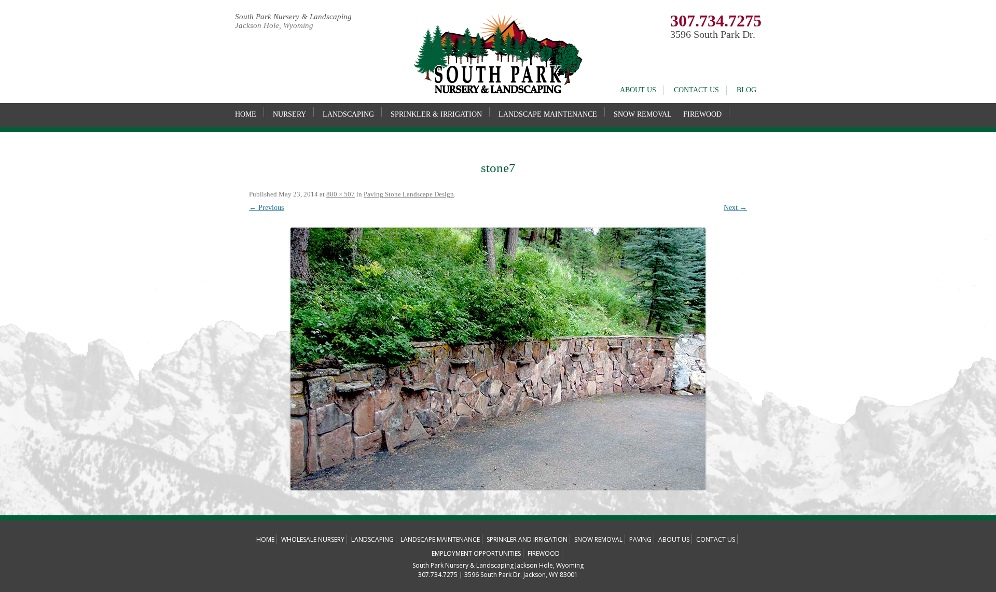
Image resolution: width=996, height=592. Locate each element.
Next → (735, 208)
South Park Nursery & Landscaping (293, 16)
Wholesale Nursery (312, 539)
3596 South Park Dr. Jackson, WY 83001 (521, 574)
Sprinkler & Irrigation (436, 114)
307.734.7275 (716, 20)
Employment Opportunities (476, 553)
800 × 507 (340, 194)
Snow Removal (643, 114)
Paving (640, 539)
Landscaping (348, 114)
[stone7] (498, 359)
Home (245, 114)
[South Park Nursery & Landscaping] (498, 91)
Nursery (289, 114)
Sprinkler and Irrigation (527, 539)
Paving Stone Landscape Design (409, 194)
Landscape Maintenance (548, 114)
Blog (746, 90)
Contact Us (696, 90)
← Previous (266, 208)
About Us (638, 90)
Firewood (702, 114)
